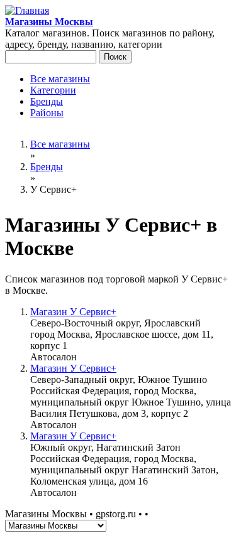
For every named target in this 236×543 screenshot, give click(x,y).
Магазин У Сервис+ (73, 311)
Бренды (46, 101)
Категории (53, 90)
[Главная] (27, 10)
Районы (47, 112)
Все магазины (60, 78)
